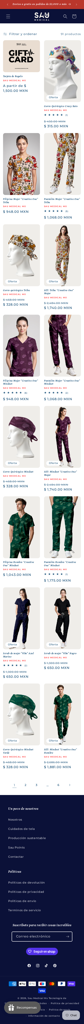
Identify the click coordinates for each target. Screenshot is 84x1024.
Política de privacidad (65, 1003)
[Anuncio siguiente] (76, 4)
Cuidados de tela (21, 829)
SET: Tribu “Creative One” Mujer (59, 292)
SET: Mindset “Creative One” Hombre (60, 751)
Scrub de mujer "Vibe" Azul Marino (18, 655)
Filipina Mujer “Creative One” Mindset (20, 382)
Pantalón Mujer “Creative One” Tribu (62, 201)
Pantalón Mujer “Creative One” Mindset (62, 382)
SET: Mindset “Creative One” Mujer (60, 473)
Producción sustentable (27, 838)
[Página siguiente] (69, 784)
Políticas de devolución (26, 882)
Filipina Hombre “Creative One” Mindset (18, 564)
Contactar (16, 857)
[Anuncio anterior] (7, 4)
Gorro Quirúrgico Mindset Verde (18, 751)
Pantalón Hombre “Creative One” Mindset (60, 564)
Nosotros (15, 819)
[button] (8, 16)
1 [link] (14, 785)
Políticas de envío (22, 901)
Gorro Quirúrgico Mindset (18, 471)
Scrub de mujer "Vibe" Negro (60, 653)
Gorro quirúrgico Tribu (16, 290)
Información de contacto (44, 1015)
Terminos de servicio (24, 910)
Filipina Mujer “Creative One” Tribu (20, 201)
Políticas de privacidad (26, 892)
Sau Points (16, 847)
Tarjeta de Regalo (13, 76)
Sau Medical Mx (38, 998)
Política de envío (59, 1009)
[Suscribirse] (67, 937)
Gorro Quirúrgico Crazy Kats (60, 106)
